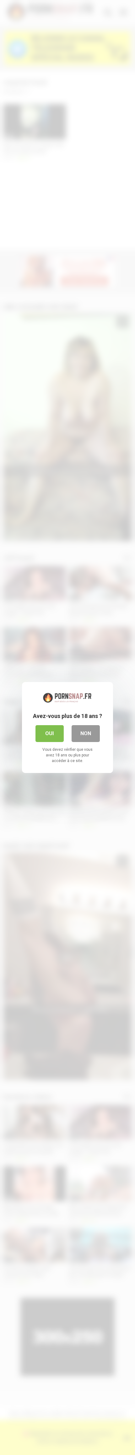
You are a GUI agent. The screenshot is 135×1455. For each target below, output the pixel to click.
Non (85, 733)
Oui (49, 733)
